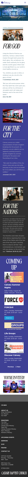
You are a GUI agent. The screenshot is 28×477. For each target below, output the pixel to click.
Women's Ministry (6, 432)
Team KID (4, 427)
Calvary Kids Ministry (7, 425)
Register (9, 318)
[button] (25, 2)
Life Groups (4, 424)
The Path (4, 422)
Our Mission (4, 414)
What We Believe (6, 412)
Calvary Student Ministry (8, 429)
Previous (11, 367)
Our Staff (4, 415)
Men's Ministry (5, 431)
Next (18, 367)
